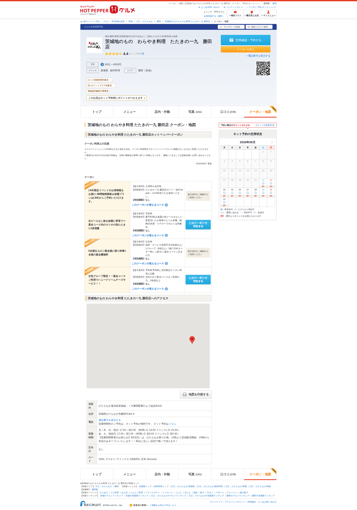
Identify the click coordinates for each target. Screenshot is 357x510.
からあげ (104, 492)
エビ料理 (115, 492)
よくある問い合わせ (210, 7)
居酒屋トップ (145, 486)
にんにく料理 (136, 492)
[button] (192, 340)
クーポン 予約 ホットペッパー (263, 7)
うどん (179, 492)
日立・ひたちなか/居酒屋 (183, 486)
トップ (96, 111)
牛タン (210, 492)
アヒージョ (232, 492)
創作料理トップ (161, 486)
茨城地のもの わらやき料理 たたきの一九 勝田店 (187, 21)
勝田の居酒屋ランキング (263, 496)
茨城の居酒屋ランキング (137, 496)
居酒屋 (104, 70)
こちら (172, 423)
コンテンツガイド (234, 7)
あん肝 (124, 492)
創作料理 (115, 70)
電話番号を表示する (259, 55)
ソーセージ (168, 492)
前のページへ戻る (91, 21)
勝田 (275, 3)
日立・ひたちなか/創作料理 (210, 486)
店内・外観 (162, 111)
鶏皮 (195, 492)
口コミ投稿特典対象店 (98, 80)
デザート (220, 492)
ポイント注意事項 (263, 125)
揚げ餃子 (244, 492)
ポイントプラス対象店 (101, 85)
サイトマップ (216, 502)
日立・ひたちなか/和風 (236, 486)
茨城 (130, 21)
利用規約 (252, 502)
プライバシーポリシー (235, 502)
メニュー (129, 111)
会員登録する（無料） (214, 16)
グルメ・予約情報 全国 (113, 21)
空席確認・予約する (249, 40)
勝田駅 (95, 489)
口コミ (228, 111)
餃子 (202, 492)
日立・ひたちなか (144, 21)
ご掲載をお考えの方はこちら (163, 505)
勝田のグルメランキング (238, 496)
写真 (195, 111)
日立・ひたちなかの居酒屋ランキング (206, 496)
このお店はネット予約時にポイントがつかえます (115, 98)
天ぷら (187, 492)
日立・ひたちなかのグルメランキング (168, 496)
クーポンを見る (245, 49)
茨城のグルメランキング (111, 496)
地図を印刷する (199, 394)
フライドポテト (152, 492)
